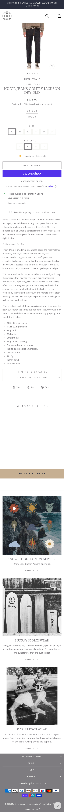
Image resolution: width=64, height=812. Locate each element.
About (31, 776)
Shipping (28, 104)
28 (44, 146)
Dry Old (32, 116)
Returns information (32, 377)
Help (31, 770)
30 (12, 131)
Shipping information (32, 372)
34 (44, 131)
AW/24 (35, 78)
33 (36, 131)
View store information (17, 203)
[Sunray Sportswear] (32, 607)
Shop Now (32, 570)
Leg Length (32, 141)
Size (32, 126)
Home (27, 78)
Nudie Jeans (32, 84)
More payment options (32, 180)
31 (20, 131)
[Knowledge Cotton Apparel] (32, 525)
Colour (32, 111)
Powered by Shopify (32, 809)
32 (28, 131)
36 (52, 131)
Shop (31, 763)
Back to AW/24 (34, 473)
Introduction (31, 756)
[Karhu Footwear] (32, 696)
